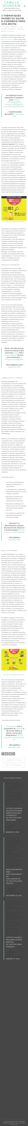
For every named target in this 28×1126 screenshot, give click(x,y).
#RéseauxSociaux (13, 813)
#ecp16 (16, 353)
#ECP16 (16, 100)
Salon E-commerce (7, 39)
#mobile (19, 729)
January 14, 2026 (13, 959)
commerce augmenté (8, 29)
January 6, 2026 (12, 832)
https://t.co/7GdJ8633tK (14, 359)
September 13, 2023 (14, 895)
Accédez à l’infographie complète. (14, 221)
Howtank (17, 396)
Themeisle (14, 1124)
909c (3, 62)
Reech (12, 285)
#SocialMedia (16, 811)
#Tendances (11, 815)
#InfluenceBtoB (13, 879)
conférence (21, 29)
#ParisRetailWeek (14, 102)
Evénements (14, 27)
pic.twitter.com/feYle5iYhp (14, 106)
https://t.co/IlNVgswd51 (14, 104)
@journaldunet (11, 355)
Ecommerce (5, 27)
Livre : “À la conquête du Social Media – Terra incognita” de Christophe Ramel (15, 765)
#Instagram (11, 726)
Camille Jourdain (12, 4)
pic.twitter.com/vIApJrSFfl (14, 532)
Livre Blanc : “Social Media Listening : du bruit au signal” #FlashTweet (16, 760)
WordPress (12, 1123)
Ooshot (20, 690)
